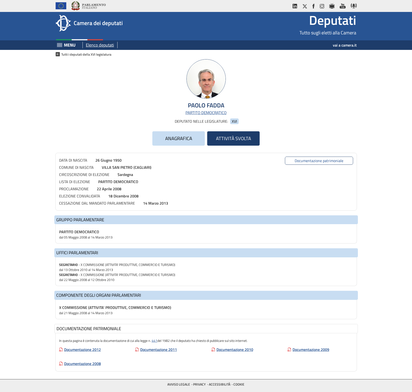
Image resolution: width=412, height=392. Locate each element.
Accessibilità (219, 384)
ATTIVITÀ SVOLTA (233, 138)
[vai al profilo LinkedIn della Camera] (296, 5)
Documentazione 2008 (82, 363)
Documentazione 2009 (311, 349)
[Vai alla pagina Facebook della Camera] (313, 5)
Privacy (199, 384)
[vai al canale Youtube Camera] (342, 5)
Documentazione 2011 (158, 349)
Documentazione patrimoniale (319, 161)
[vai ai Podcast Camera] (352, 5)
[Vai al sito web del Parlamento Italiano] (88, 5)
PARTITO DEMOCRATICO (206, 113)
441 (154, 340)
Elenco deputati (100, 45)
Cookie (238, 384)
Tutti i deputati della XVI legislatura (86, 54)
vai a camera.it (345, 45)
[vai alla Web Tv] (332, 5)
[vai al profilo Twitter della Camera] (305, 5)
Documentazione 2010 (234, 349)
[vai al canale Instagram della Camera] (322, 5)
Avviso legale (178, 384)
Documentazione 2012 (82, 349)
